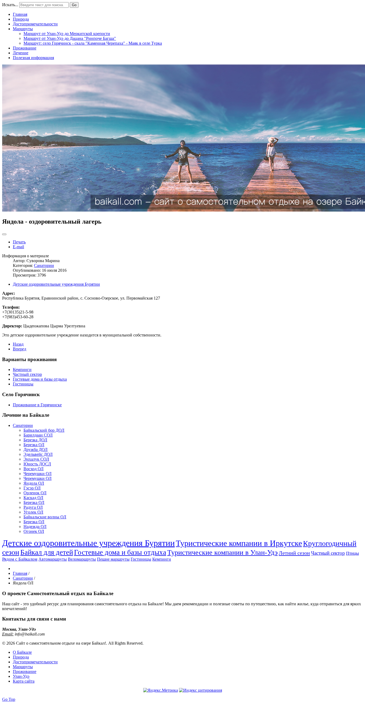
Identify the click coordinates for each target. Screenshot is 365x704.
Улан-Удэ (21, 676)
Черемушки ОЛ (38, 473)
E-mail (18, 246)
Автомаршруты (52, 559)
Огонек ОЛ (34, 531)
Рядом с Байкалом (19, 559)
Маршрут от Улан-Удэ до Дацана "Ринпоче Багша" (70, 38)
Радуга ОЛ (33, 507)
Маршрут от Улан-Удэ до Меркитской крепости (67, 33)
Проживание (24, 48)
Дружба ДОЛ (36, 449)
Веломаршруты (82, 559)
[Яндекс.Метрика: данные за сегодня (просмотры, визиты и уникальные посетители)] (160, 690)
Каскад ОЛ (33, 497)
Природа (21, 19)
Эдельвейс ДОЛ (38, 454)
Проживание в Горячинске (37, 405)
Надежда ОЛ (35, 526)
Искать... (10, 4)
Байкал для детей (46, 552)
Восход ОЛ (34, 468)
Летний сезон (294, 553)
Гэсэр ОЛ (32, 488)
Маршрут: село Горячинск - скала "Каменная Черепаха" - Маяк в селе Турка (93, 43)
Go (74, 5)
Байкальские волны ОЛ (45, 517)
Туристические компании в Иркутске (239, 543)
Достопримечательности (35, 24)
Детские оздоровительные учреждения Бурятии (56, 284)
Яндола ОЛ (34, 483)
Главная (20, 14)
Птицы (352, 553)
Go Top (8, 699)
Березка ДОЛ (35, 440)
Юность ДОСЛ (37, 464)
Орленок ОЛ (35, 493)
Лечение (20, 53)
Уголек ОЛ (33, 512)
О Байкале (22, 652)
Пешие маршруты (113, 559)
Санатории (44, 265)
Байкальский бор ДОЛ (44, 430)
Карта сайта (23, 681)
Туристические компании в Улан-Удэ (222, 552)
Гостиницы (23, 384)
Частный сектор (27, 374)
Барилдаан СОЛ (38, 435)
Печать (19, 242)
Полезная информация (33, 57)
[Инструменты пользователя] (4, 234)
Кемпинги (22, 369)
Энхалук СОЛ (36, 459)
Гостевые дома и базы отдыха (40, 379)
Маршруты (23, 28)
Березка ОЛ (34, 444)
